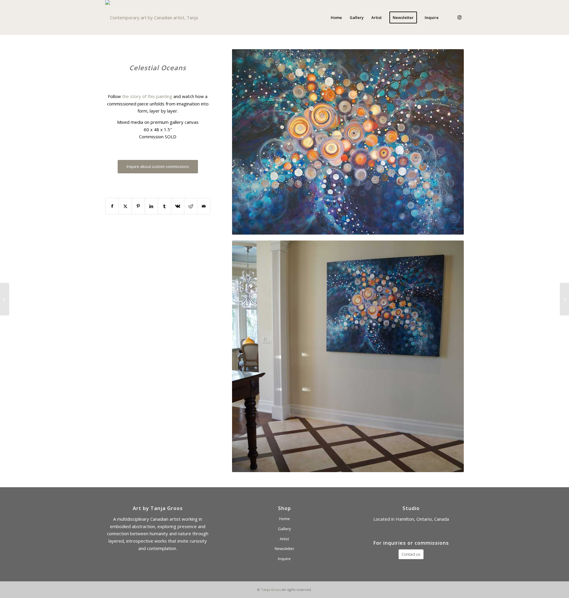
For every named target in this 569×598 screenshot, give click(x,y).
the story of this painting (147, 96)
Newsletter (284, 548)
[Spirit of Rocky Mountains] (4, 299)
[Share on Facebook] (112, 206)
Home (284, 518)
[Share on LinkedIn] (151, 206)
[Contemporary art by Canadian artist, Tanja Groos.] (157, 17)
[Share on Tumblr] (164, 206)
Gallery (284, 528)
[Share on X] (125, 206)
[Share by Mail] (203, 206)
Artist (284, 538)
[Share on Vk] (177, 206)
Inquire (284, 558)
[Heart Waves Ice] (564, 299)
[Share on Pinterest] (138, 206)
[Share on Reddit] (190, 206)
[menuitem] (336, 17)
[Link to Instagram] (459, 17)
